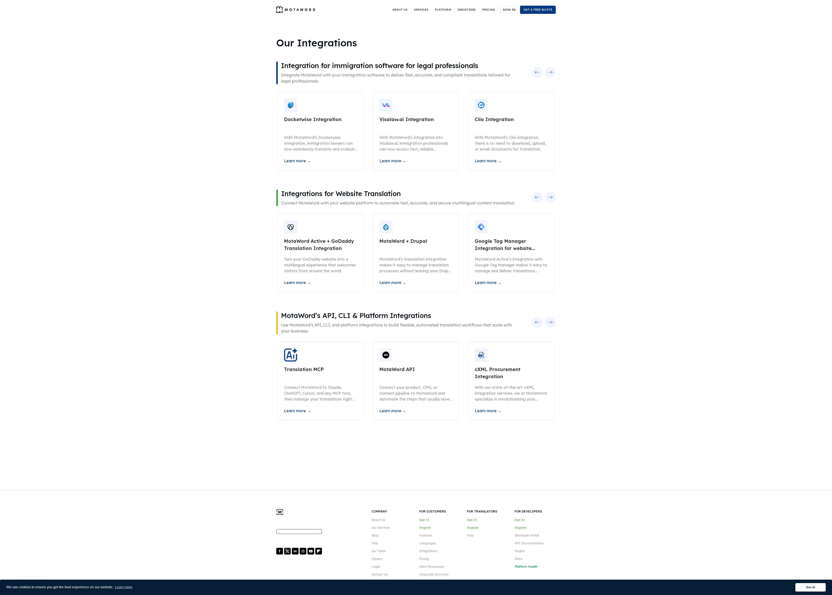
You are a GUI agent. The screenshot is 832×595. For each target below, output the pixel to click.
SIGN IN (509, 9)
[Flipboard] (318, 551)
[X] (288, 551)
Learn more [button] (123, 587)
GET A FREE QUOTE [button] (537, 9)
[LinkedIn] (295, 551)
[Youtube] (311, 551)
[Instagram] (303, 551)
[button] (400, 9)
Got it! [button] (810, 587)
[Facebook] (280, 551)
